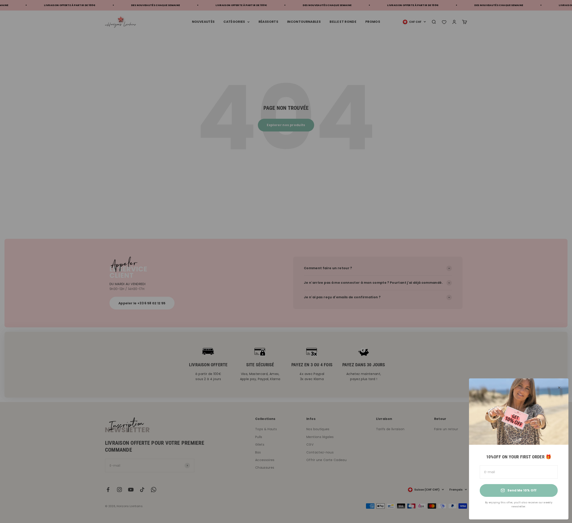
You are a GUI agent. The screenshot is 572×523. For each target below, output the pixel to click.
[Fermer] (559, 387)
